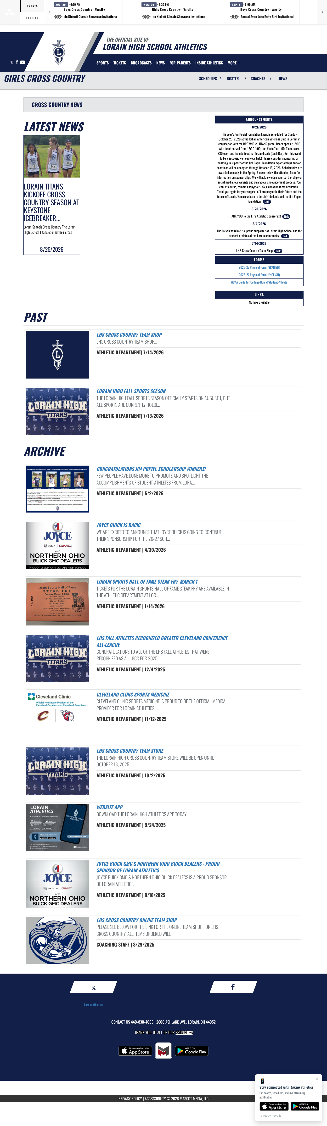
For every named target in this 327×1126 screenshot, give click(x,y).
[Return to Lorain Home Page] (59, 53)
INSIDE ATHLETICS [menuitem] (209, 63)
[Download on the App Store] (274, 1106)
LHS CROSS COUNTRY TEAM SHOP (128, 334)
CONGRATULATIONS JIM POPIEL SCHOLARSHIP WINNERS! (150, 468)
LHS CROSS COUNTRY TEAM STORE (129, 750)
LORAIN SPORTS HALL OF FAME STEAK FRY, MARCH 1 (146, 581)
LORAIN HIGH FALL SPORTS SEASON (130, 391)
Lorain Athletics (93, 1004)
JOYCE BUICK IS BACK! (118, 525)
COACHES (258, 78)
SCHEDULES (208, 78)
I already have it (270, 1115)
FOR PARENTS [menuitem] (180, 63)
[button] (85, 12)
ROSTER (233, 78)
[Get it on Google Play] (305, 1106)
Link (267, 202)
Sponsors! (184, 1032)
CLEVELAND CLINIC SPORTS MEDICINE (132, 694)
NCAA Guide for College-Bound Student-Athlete (259, 281)
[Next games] (322, 12)
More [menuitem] (232, 63)
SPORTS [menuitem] (102, 63)
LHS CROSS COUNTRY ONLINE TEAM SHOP (136, 920)
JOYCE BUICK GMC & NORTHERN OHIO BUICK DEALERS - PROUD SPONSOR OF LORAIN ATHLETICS (157, 867)
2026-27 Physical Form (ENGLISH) (259, 274)
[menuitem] (119, 63)
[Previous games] (49, 12)
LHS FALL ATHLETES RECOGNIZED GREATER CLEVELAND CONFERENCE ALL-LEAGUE (161, 641)
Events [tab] (32, 6)
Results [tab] (32, 18)
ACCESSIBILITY (155, 1098)
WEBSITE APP (109, 807)
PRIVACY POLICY (130, 1098)
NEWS (283, 78)
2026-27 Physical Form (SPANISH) (259, 267)
